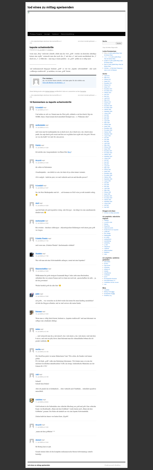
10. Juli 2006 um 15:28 (41, 147)
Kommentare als (109, 293)
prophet (106, 60)
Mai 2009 (106, 119)
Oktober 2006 (107, 177)
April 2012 (107, 75)
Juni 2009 (106, 117)
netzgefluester (107, 273)
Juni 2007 (106, 162)
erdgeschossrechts (108, 228)
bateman (106, 224)
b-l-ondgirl (39, 107)
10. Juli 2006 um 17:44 (41, 241)
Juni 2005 (106, 207)
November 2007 (108, 152)
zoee (105, 284)
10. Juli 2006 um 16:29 (41, 205)
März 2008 (107, 145)
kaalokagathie (107, 235)
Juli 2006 (106, 182)
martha (38, 349)
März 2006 (107, 190)
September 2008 (108, 134)
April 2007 (107, 166)
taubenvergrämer (108, 250)
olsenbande (107, 275)
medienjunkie (40, 125)
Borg (69, 152)
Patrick (38, 145)
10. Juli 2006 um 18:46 (41, 296)
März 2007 (107, 167)
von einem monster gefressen (87, 41)
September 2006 (108, 179)
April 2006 (107, 188)
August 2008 (107, 136)
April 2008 (107, 143)
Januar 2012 (107, 81)
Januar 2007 (107, 171)
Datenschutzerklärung (67, 34)
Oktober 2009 (107, 109)
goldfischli (106, 231)
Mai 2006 (106, 186)
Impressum (55, 34)
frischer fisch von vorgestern (111, 229)
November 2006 (108, 175)
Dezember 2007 (108, 151)
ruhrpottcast (107, 246)
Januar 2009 (107, 126)
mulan (37, 329)
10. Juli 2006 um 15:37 (41, 188)
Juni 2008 (106, 139)
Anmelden (106, 290)
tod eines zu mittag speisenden (51, 7)
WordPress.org (108, 295)
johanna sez (107, 269)
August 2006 (107, 181)
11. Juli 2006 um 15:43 (41, 442)
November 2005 (108, 198)
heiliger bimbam (49, 91)
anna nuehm (107, 261)
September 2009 (108, 111)
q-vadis (106, 244)
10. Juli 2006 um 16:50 (41, 223)
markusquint (40, 220)
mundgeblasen (107, 239)
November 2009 (108, 107)
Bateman (38, 311)
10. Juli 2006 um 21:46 (41, 331)
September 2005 (108, 201)
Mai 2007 (106, 164)
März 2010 (107, 100)
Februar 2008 (107, 147)
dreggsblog (107, 226)
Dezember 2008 (108, 128)
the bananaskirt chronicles (110, 278)
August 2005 (107, 203)
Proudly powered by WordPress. (113, 465)
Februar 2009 (107, 124)
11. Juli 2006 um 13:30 (41, 427)
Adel (37, 374)
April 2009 (107, 120)
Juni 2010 (106, 94)
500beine (106, 220)
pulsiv (37, 293)
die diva (106, 263)
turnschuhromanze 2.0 (109, 280)
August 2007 (107, 158)
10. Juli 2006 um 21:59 (41, 377)
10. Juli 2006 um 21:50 (41, 351)
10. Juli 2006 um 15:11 (41, 110)
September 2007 (108, 156)
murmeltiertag (107, 241)
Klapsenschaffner (41, 268)
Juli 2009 (106, 115)
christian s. (50, 50)
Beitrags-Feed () (109, 291)
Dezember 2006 (108, 173)
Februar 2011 (107, 85)
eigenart (38, 439)
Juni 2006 (106, 184)
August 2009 (107, 113)
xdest (105, 254)
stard (37, 203)
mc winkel (106, 237)
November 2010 (108, 90)
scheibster (38, 399)
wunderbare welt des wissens (111, 282)
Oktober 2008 (107, 132)
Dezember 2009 (108, 105)
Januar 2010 (107, 104)
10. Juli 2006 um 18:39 (41, 271)
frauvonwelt (107, 265)
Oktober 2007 (107, 154)
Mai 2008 (106, 141)
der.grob (38, 160)
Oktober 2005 (107, 199)
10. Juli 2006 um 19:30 (41, 314)
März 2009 (107, 122)
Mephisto (38, 253)
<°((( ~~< (106, 57)
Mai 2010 (106, 96)
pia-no (105, 276)
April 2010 (107, 98)
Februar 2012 (107, 79)
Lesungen (47, 34)
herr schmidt (107, 233)
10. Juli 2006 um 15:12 (41, 127)
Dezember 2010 (108, 89)
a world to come (108, 222)
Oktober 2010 (107, 92)
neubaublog (107, 243)
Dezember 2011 (108, 83)
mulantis (106, 271)
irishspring (106, 267)
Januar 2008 (107, 149)
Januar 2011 (107, 87)
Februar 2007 (107, 169)
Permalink (83, 91)
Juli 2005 (106, 205)
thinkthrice (106, 252)
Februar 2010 (107, 102)
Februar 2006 (107, 192)
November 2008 (108, 130)
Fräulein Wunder (41, 238)
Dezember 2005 (108, 196)
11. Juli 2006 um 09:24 (41, 402)
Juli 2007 (106, 160)
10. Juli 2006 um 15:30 (41, 163)
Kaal (105, 64)
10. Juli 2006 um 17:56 (41, 256)
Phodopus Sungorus (36, 34)
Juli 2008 (106, 137)
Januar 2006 (107, 194)
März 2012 (107, 77)
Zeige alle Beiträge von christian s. (54, 82)
